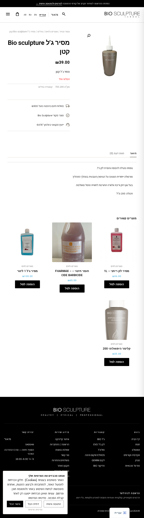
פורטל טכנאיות (132, 465)
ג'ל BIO (101, 439)
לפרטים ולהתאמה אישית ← (49, 3)
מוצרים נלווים (51, 31)
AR (25, 14)
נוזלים (40, 31)
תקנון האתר (63, 465)
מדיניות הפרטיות (37, 498)
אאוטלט (136, 449)
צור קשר (65, 455)
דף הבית (135, 439)
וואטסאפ (29, 444)
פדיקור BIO (99, 465)
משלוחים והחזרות (60, 460)
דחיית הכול (33, 504)
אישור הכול (14, 504)
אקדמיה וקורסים (132, 455)
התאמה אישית (53, 504)
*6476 (54, 14)
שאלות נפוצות (62, 449)
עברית (42, 14)
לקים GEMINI (98, 460)
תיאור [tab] (133, 153)
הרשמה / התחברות (59, 444)
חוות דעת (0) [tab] (117, 153)
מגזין (137, 460)
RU (30, 14)
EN (35, 14)
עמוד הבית (65, 31)
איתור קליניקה (62, 439)
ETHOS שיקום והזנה (95, 455)
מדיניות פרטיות (35, 509)
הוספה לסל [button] (117, 284)
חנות (137, 444)
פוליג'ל (101, 449)
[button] (88, 35)
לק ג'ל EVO (99, 444)
